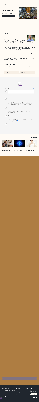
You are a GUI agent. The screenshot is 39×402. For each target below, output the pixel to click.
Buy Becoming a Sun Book (5, 396)
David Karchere (5, 2)
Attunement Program (19, 392)
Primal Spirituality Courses (18, 394)
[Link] (17, 93)
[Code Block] (16, 93)
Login (33, 88)
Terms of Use (25, 389)
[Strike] (11, 93)
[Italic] (9, 93)
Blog (4, 4)
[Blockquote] (15, 93)
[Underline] (10, 93)
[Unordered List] (14, 93)
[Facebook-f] (33, 397)
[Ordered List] (13, 93)
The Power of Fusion (18, 150)
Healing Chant (18, 395)
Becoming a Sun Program (18, 391)
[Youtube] (36, 397)
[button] (36, 2)
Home (2, 4)
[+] (19, 93)
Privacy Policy (25, 390)
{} (18, 93)
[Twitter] (34, 397)
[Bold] (8, 93)
